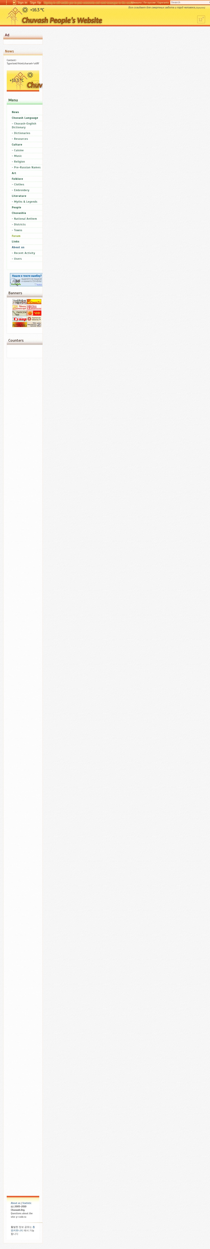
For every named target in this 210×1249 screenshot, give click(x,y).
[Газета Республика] (19, 326)
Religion (19, 161)
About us (15, 1203)
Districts (20, 224)
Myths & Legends (25, 201)
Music (18, 156)
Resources (21, 139)
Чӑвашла (136, 2)
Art (14, 173)
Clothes (19, 184)
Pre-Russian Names (27, 167)
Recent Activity (24, 253)
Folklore (17, 179)
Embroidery (21, 190)
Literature (19, 196)
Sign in (22, 2)
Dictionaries (22, 133)
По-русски (150, 2)
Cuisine (19, 150)
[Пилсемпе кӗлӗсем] (19, 314)
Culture (17, 144)
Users (18, 258)
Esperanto (163, 2)
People (16, 207)
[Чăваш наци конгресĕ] (34, 314)
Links (15, 241)
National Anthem (25, 218)
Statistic (27, 1203)
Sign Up (35, 2)
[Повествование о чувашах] (19, 303)
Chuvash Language (25, 118)
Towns (18, 230)
